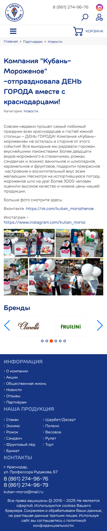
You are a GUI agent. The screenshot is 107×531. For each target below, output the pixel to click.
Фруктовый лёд (20, 445)
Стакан (12, 420)
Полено (52, 426)
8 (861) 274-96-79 (26, 485)
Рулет (50, 439)
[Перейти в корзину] (79, 35)
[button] (100, 330)
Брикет (12, 451)
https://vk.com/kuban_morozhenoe (60, 209)
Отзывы (13, 396)
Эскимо (13, 426)
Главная (11, 41)
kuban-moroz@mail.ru (23, 492)
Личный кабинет (99, 17)
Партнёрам (16, 402)
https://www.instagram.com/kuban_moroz (44, 223)
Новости (55, 42)
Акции (12, 378)
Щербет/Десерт (60, 420)
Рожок (12, 432)
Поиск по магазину (84, 17)
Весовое (53, 432)
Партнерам (33, 42)
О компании (17, 371)
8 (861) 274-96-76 (26, 479)
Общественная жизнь (26, 384)
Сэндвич (14, 439)
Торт (49, 445)
